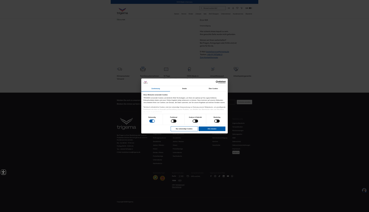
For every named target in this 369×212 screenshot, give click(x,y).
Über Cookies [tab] (213, 88)
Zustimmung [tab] (155, 88)
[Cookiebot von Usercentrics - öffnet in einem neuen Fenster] (217, 82)
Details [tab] (184, 88)
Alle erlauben (212, 129)
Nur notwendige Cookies (184, 129)
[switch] (173, 121)
